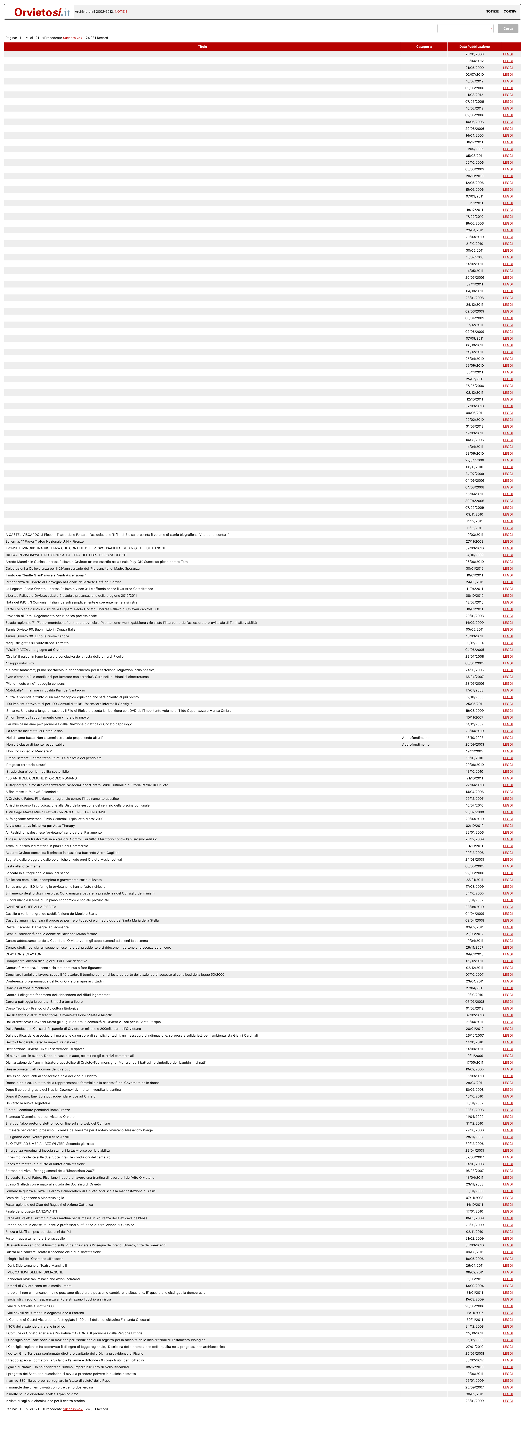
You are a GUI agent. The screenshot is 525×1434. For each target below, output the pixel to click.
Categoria (424, 46)
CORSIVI (510, 11)
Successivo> (73, 38)
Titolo (202, 46)
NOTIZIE (492, 11)
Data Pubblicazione (474, 46)
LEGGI (508, 54)
